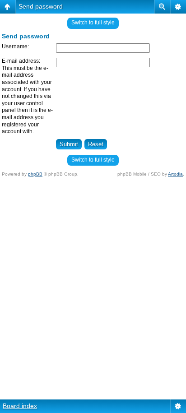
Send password (41, 6)
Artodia (175, 174)
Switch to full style (93, 22)
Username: (15, 46)
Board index (20, 405)
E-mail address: (21, 61)
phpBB (35, 174)
